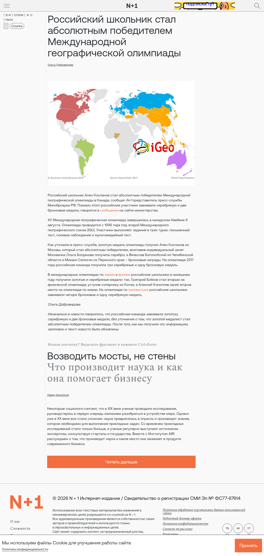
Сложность (20, 528)
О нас (15, 521)
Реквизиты (170, 534)
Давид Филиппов (58, 395)
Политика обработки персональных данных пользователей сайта (204, 512)
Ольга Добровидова (60, 64)
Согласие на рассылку (177, 529)
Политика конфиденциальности (25, 549)
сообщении (109, 210)
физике (124, 274)
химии (110, 274)
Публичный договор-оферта (182, 518)
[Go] (7, 6)
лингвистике (138, 290)
